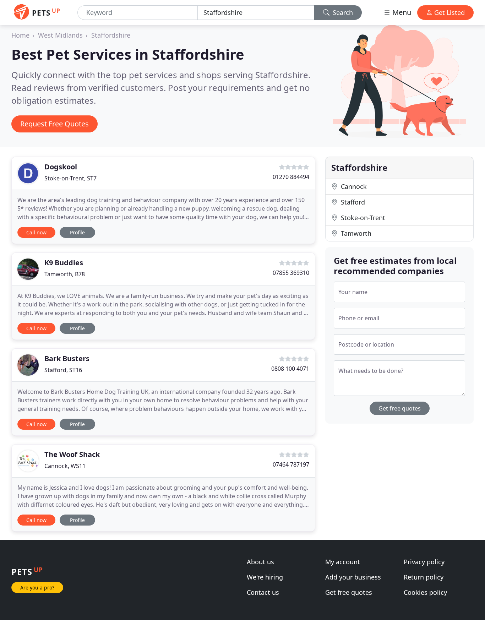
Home (20, 35)
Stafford (352, 202)
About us (260, 562)
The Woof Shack (72, 454)
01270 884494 (291, 177)
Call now (36, 232)
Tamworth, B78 (64, 274)
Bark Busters (66, 358)
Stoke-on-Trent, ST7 (70, 178)
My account (342, 562)
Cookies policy (425, 592)
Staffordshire (110, 35)
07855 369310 (291, 273)
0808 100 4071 (290, 368)
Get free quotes (399, 408)
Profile (77, 232)
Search (342, 12)
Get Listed (448, 12)
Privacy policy (424, 562)
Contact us (263, 592)
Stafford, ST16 (63, 370)
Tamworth (355, 233)
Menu (401, 12)
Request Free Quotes (54, 124)
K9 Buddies (63, 262)
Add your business (353, 577)
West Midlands (60, 35)
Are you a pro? (37, 587)
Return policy (423, 577)
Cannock (353, 186)
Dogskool (60, 167)
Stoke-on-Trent (362, 217)
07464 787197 (291, 464)
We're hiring (265, 577)
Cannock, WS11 (65, 466)
